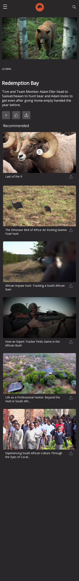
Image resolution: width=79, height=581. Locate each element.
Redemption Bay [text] (20, 83)
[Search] (74, 7)
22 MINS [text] (6, 69)
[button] (5, 7)
